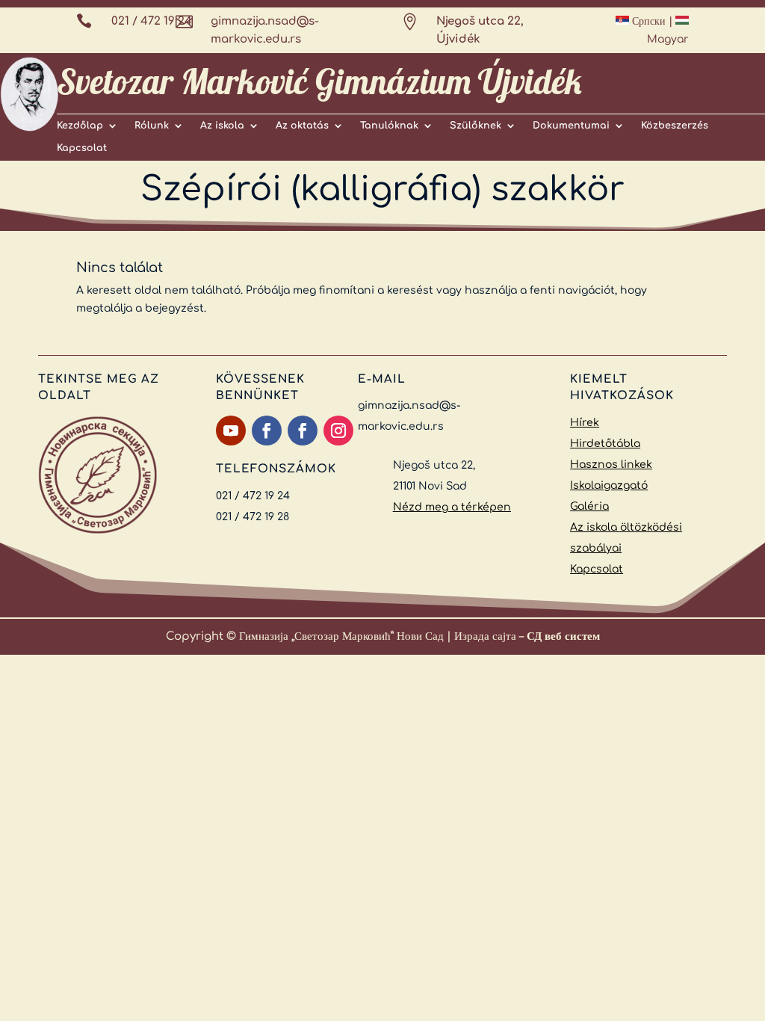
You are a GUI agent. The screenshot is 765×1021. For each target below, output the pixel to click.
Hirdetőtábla (605, 443)
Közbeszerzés (674, 125)
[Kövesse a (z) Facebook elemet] (267, 430)
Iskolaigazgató (609, 485)
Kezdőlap (80, 125)
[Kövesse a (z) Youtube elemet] (231, 430)
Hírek (584, 422)
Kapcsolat (82, 148)
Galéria (589, 506)
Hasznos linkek (611, 464)
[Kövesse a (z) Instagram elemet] (338, 430)
